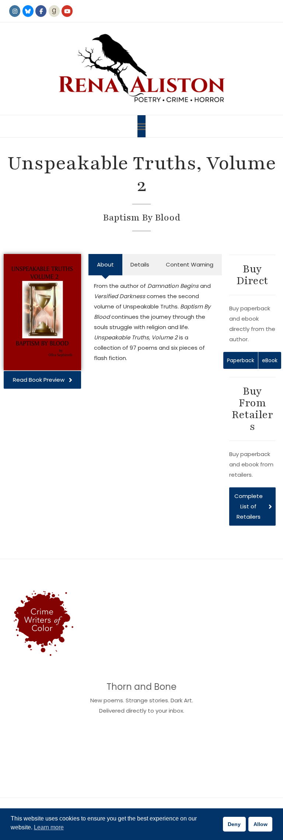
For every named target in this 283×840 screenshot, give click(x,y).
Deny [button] (234, 824)
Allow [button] (261, 824)
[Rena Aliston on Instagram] (14, 11)
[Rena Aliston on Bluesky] (28, 11)
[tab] (105, 264)
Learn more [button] (49, 827)
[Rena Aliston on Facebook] (40, 11)
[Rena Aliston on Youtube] (67, 11)
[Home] (141, 68)
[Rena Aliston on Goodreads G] (54, 11)
